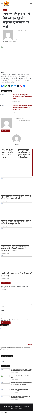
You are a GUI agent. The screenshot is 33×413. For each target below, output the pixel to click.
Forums (15, 408)
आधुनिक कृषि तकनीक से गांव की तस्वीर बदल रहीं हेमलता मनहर (15, 348)
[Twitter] (2, 412)
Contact (20, 408)
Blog (12, 408)
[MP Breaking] (7, 3)
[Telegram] (7, 412)
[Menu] (2, 4)
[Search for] (31, 4)
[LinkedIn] (3, 412)
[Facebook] (0, 412)
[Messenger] (4, 412)
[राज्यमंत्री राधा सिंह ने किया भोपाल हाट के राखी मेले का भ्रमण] (5, 378)
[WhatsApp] (6, 412)
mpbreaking (26, 406)
